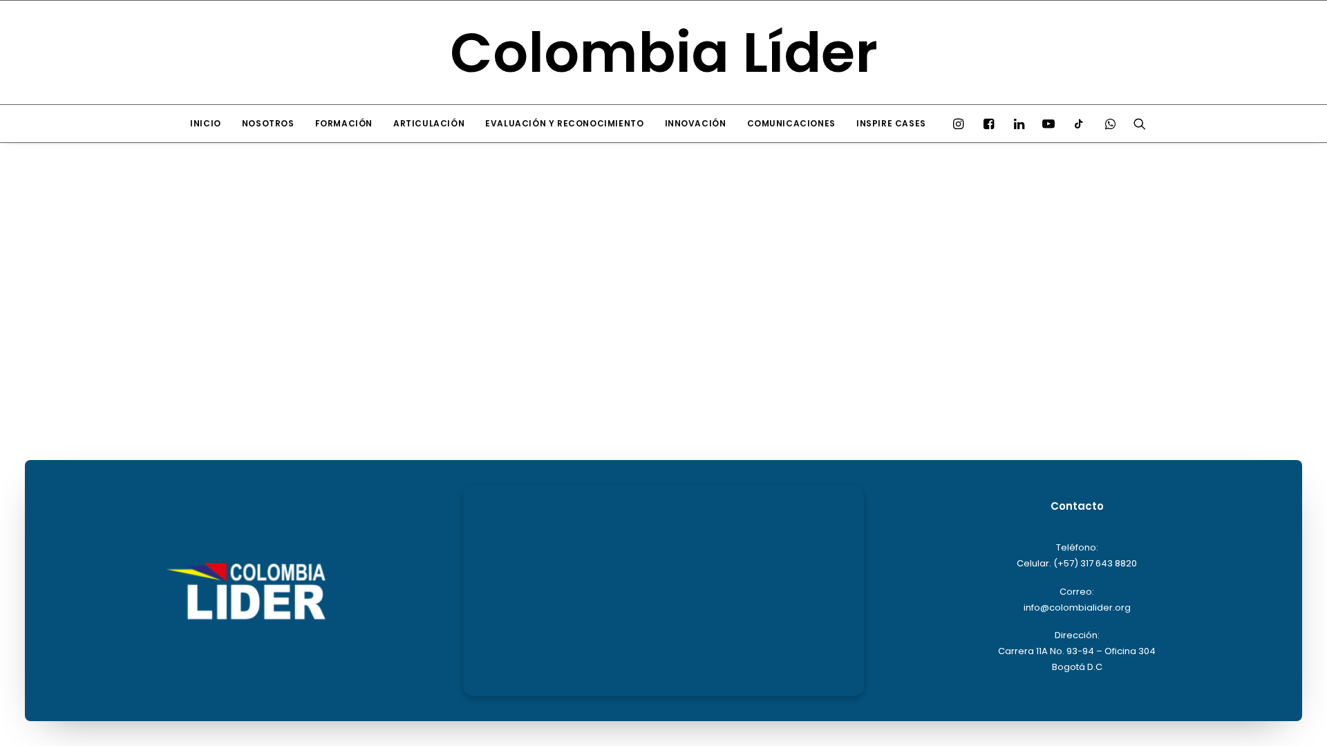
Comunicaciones (791, 123)
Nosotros (268, 123)
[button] (961, 123)
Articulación (428, 123)
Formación (344, 123)
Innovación (695, 123)
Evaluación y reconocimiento (564, 123)
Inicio (205, 123)
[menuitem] (205, 123)
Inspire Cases (891, 123)
